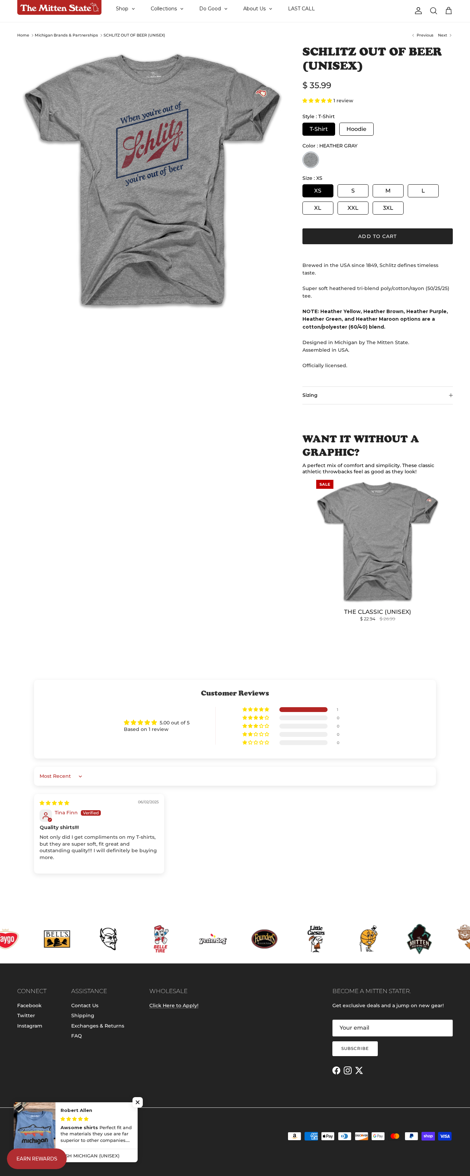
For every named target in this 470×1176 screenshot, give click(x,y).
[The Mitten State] (59, 7)
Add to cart (377, 236)
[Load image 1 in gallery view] (152, 180)
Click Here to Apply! (174, 1005)
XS (317, 190)
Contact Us (84, 1005)
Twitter (26, 1015)
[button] (317, 100)
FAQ (76, 1036)
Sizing (310, 395)
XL (317, 208)
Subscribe (355, 1048)
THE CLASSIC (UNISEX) (377, 611)
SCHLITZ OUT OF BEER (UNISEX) (134, 35)
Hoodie (356, 129)
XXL (353, 208)
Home (23, 35)
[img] (54, 803)
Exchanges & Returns (97, 1026)
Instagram (29, 1026)
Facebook (29, 1005)
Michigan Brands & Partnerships (66, 35)
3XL (388, 208)
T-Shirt (319, 129)
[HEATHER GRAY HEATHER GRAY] (310, 160)
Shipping (82, 1015)
